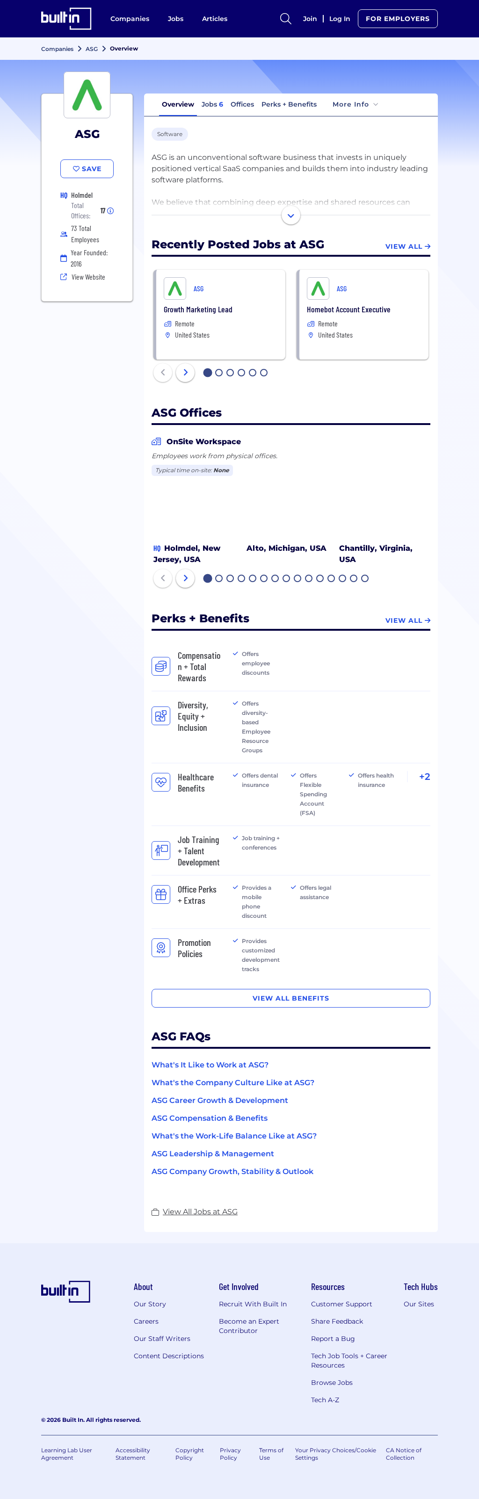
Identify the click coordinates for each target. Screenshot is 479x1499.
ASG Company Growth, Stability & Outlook (232, 1171)
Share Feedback (337, 1321)
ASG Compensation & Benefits (210, 1118)
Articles (214, 18)
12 (331, 579)
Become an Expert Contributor (249, 1326)
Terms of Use (271, 1454)
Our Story (150, 1304)
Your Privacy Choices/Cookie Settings (335, 1454)
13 (343, 579)
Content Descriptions (169, 1356)
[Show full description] (291, 215)
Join (310, 18)
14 (354, 579)
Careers (146, 1321)
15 (365, 579)
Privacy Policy (230, 1454)
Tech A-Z (325, 1400)
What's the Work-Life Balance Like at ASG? (234, 1135)
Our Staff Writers (162, 1338)
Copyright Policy (189, 1454)
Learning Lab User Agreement (66, 1454)
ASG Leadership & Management (213, 1153)
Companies (129, 18)
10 (309, 579)
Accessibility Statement (133, 1454)
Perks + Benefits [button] (289, 104)
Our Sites (419, 1304)
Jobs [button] (212, 104)
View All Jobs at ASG (200, 1211)
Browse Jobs (332, 1382)
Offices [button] (242, 104)
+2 (424, 776)
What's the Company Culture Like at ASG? (233, 1082)
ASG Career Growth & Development (220, 1100)
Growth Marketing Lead (198, 309)
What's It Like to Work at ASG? (210, 1064)
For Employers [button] (398, 18)
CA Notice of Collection (403, 1454)
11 (320, 579)
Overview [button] (178, 104)
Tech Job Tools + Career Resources (349, 1360)
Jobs (175, 18)
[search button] (286, 18)
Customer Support (341, 1304)
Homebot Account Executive (349, 309)
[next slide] (185, 372)
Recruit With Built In (253, 1304)
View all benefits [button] (291, 998)
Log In (339, 18)
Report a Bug (333, 1338)
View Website (88, 276)
